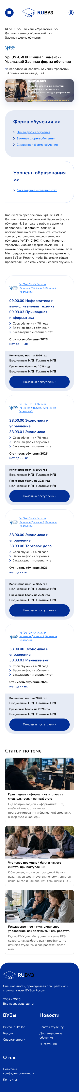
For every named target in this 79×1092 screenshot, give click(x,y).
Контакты (10, 1080)
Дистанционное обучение (51, 1035)
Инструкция (48, 1044)
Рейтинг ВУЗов (14, 1027)
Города (8, 1033)
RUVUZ (10, 29)
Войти (71, 12)
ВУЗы (9, 1015)
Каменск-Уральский (38, 29)
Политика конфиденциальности (18, 1071)
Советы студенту (52, 1027)
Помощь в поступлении (39, 382)
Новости (50, 1015)
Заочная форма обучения (23, 38)
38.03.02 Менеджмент (29, 660)
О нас (9, 1057)
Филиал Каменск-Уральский (25, 33)
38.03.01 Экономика (27, 431)
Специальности (14, 1040)
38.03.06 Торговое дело (30, 546)
